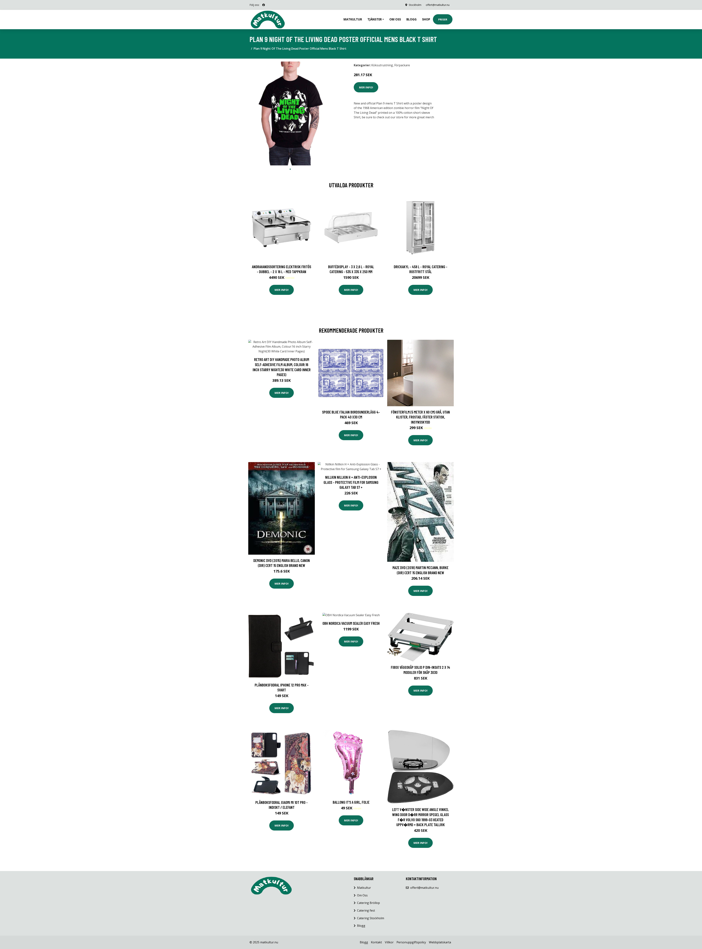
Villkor (389, 942)
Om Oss (362, 895)
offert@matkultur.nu (438, 5)
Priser (442, 19)
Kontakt (376, 942)
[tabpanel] (290, 114)
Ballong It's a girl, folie (351, 802)
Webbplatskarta (440, 942)
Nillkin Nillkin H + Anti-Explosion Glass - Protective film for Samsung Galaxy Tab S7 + (351, 482)
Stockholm (415, 5)
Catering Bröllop (368, 903)
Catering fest (366, 910)
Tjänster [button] (374, 19)
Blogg (411, 19)
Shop (426, 19)
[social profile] (263, 4)
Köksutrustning (382, 65)
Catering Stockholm (370, 918)
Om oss (395, 19)
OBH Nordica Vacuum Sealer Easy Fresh (351, 623)
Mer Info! (366, 87)
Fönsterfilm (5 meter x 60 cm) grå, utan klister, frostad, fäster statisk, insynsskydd (420, 417)
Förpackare (402, 65)
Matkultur (353, 19)
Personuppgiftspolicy (411, 942)
